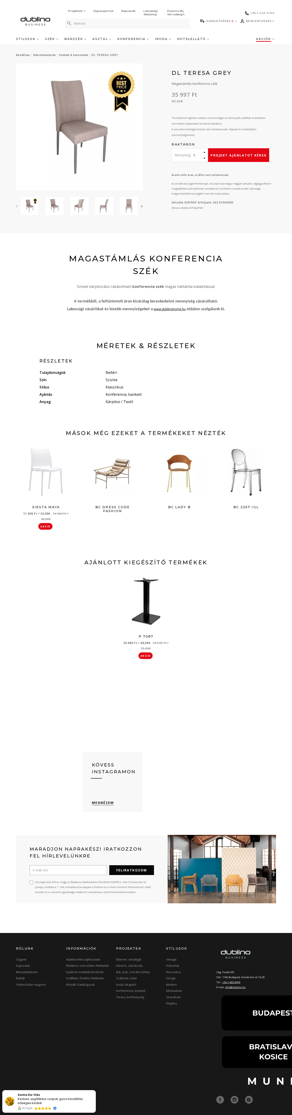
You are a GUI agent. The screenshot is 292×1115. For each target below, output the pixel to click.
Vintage (171, 959)
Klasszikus (173, 972)
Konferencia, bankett (130, 991)
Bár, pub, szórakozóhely (133, 972)
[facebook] (220, 1099)
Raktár (20, 978)
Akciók (264, 39)
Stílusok (26, 39)
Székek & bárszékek (73, 55)
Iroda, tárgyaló (126, 984)
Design (171, 978)
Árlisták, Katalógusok (80, 984)
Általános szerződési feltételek (87, 966)
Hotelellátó (192, 39)
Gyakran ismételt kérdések (85, 972)
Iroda (162, 39)
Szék (51, 39)
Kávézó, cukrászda (129, 966)
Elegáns (171, 1003)
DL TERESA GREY (104, 55)
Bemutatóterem (27, 972)
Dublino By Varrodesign (176, 12)
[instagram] (235, 1099)
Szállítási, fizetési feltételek (85, 978)
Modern (171, 984)
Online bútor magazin (31, 984)
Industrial (172, 966)
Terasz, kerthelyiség (130, 997)
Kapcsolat (128, 11)
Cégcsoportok (103, 11)
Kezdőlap (23, 55)
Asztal (100, 39)
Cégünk (21, 959)
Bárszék (74, 39)
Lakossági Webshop (150, 12)
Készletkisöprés (44, 55)
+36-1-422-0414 (231, 982)
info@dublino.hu (235, 987)
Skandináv (173, 997)
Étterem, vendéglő (128, 959)
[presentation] (17, 206)
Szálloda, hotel (126, 978)
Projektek (75, 11)
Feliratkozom (131, 870)
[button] (95, 1090)
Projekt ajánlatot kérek (238, 155)
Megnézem (103, 802)
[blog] (249, 1099)
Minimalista (174, 991)
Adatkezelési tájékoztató (83, 959)
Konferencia (132, 39)
